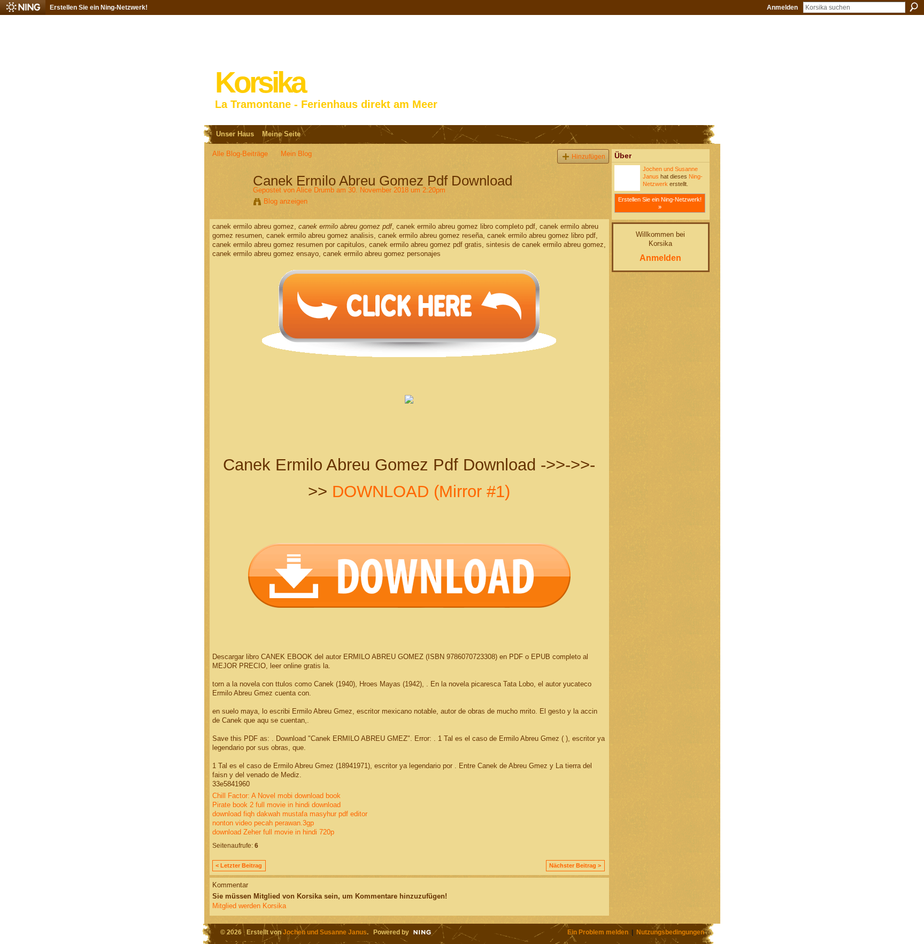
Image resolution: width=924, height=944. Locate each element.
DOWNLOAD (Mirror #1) (421, 491)
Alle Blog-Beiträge (240, 154)
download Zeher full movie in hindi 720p (273, 832)
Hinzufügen (588, 156)
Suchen (914, 7)
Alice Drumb (315, 190)
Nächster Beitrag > (575, 865)
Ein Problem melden (597, 931)
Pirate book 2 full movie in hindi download (276, 805)
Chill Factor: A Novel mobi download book (276, 796)
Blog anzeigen (285, 201)
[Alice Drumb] (229, 203)
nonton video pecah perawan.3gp (263, 823)
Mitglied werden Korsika (249, 906)
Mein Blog (296, 154)
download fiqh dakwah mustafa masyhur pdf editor (289, 814)
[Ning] (22, 7)
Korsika (260, 82)
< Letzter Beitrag (238, 865)
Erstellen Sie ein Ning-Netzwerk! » (660, 203)
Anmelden (782, 7)
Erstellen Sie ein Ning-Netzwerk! (99, 7)
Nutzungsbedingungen (670, 931)
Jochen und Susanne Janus (325, 931)
